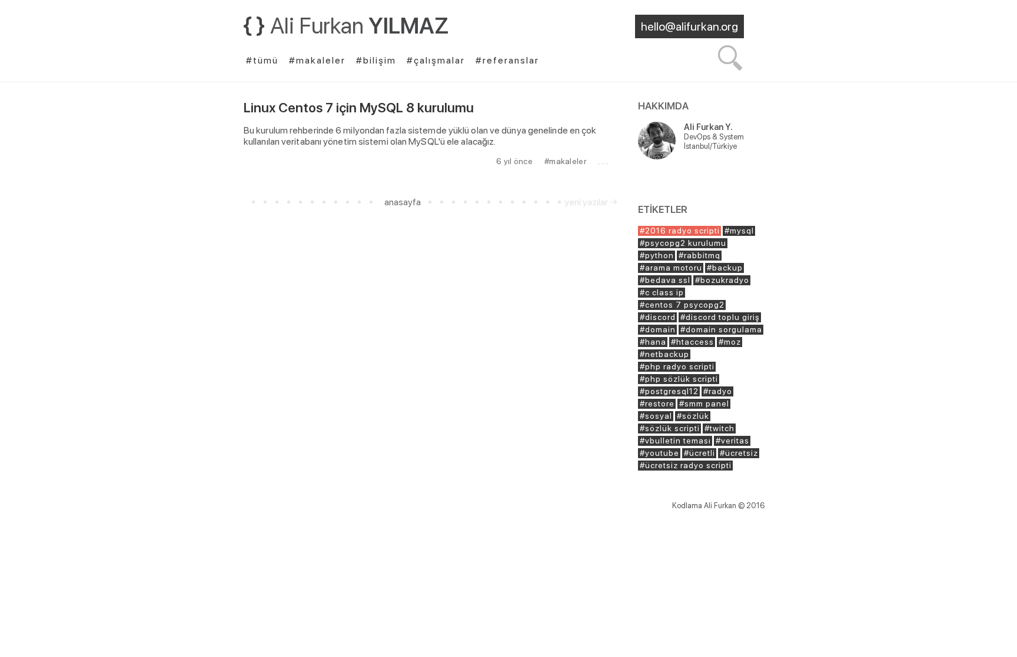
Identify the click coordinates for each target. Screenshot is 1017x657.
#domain (658, 329)
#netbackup (664, 354)
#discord (658, 317)
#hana (653, 341)
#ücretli (699, 453)
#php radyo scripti (677, 366)
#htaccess (692, 341)
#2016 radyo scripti (680, 230)
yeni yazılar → (590, 202)
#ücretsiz (739, 453)
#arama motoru (671, 267)
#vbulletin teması (675, 440)
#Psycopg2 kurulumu (683, 243)
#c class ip (662, 292)
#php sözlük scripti (679, 378)
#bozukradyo (722, 280)
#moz (730, 341)
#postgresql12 (669, 391)
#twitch (719, 428)
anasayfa (402, 202)
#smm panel (704, 403)
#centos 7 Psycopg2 (682, 304)
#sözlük (693, 416)
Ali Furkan (359, 25)
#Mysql (739, 230)
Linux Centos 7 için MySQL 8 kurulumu (359, 107)
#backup (725, 267)
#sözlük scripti (670, 428)
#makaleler (565, 161)
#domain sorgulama (721, 329)
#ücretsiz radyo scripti (686, 465)
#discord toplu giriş (720, 317)
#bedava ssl (665, 280)
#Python (657, 255)
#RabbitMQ (699, 255)
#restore (657, 403)
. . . (603, 161)
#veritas (732, 440)
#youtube (659, 453)
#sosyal (656, 416)
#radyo (717, 391)
